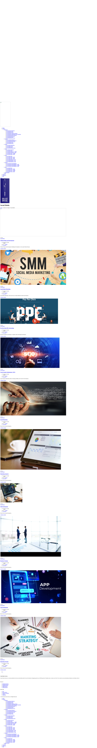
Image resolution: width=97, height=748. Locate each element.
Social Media (2, 238)
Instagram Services (5, 683)
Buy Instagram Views (9, 132)
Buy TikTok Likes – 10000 (10, 153)
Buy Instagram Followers (10, 130)
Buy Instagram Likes (9, 131)
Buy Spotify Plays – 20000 (10, 170)
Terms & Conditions (5, 693)
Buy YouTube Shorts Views (10, 718)
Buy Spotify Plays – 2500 (10, 171)
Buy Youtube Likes (9, 147)
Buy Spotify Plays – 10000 (10, 169)
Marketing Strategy (4, 661)
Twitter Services (5, 687)
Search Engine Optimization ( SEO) (7, 372)
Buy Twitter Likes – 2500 (10, 728)
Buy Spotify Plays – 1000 (10, 739)
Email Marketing (4, 419)
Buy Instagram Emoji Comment (11, 135)
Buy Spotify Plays (9, 738)
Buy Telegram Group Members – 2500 (12, 166)
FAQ (3, 691)
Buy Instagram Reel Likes (10, 136)
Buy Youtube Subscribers (10, 145)
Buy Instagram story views (10, 708)
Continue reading (3, 248)
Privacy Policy (4, 692)
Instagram (6, 129)
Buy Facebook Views (9, 143)
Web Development (4, 506)
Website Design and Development (7, 240)
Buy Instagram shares (9, 137)
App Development (4, 607)
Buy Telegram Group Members (11, 163)
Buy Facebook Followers (10, 139)
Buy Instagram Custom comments (11, 133)
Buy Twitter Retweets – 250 (10, 160)
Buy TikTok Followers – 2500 (11, 152)
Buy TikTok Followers (10, 149)
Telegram (5, 162)
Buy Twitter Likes (9, 156)
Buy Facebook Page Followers (11, 140)
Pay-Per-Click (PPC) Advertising (7, 328)
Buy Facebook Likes (9, 142)
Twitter (5, 155)
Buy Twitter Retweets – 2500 (11, 161)
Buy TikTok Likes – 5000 (10, 154)
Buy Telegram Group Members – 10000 (12, 165)
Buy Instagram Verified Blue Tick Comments (13, 134)
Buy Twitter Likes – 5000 (10, 158)
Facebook (6, 138)
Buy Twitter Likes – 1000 (10, 157)
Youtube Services (5, 685)
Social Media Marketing (5, 289)
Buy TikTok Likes (9, 150)
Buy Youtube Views (9, 146)
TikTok (5, 148)
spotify (5, 167)
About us (3, 694)
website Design (6, 172)
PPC (5, 173)
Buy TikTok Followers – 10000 (11, 151)
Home (1, 207)
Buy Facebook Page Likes (10, 141)
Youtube (5, 144)
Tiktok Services (4, 686)
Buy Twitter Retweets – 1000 (11, 159)
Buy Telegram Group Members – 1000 (12, 164)
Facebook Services (5, 684)
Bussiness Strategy (4, 560)
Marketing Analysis (4, 473)
